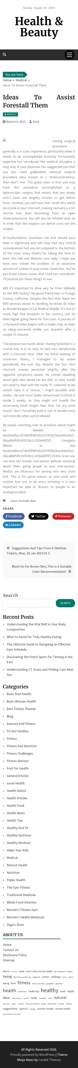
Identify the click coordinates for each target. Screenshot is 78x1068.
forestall (23, 501)
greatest (59, 983)
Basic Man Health (19, 694)
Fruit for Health (18, 768)
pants (14, 1004)
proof (43, 1004)
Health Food (15, 805)
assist (14, 501)
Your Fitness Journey (11, 1014)
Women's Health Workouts (25, 917)
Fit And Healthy (17, 731)
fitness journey (38, 983)
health (9, 990)
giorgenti (50, 983)
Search (10, 595)
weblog (32, 1009)
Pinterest (64, 516)
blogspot (36, 977)
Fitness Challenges (20, 753)
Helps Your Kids (18, 850)
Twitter (40, 516)
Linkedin (14, 525)
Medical (12, 857)
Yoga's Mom (15, 924)
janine (26, 998)
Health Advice (16, 790)
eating (6, 983)
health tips (33, 991)
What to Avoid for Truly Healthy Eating (34, 637)
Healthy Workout (19, 843)
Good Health (16, 783)
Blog (10, 716)
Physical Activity (33, 1004)
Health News (16, 813)
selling (69, 1004)
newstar (6, 1004)
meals (33, 998)
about (6, 971)
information (17, 998)
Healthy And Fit (17, 828)
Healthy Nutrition (19, 835)
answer (14, 971)
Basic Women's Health (63, 971)
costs (64, 977)
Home (7, 944)
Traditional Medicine (21, 895)
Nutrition (13, 872)
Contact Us (11, 950)
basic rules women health (39, 971)
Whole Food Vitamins (22, 902)
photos (21, 1004)
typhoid (23, 1008)
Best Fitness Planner (21, 709)
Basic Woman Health (21, 701)
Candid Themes (49, 1060)
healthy (49, 990)
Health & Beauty (39, 26)
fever (13, 983)
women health (62, 1008)
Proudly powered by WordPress (32, 1054)
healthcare (22, 991)
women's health (45, 1008)
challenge (56, 976)
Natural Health (17, 865)
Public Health (16, 880)
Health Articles (17, 798)
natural (60, 997)
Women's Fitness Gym (22, 909)
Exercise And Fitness (21, 723)
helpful (70, 991)
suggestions (10, 1008)
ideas (33, 501)
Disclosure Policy (15, 955)
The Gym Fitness (18, 887)
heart (63, 991)
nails (50, 998)
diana (70, 977)
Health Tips (15, 820)
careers (45, 976)
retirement (52, 1004)
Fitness (12, 738)
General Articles (18, 776)
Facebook (14, 516)
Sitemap (9, 960)
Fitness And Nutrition (22, 746)
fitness (23, 983)
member (42, 998)
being (7, 976)
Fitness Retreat (18, 761)
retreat (61, 1004)
